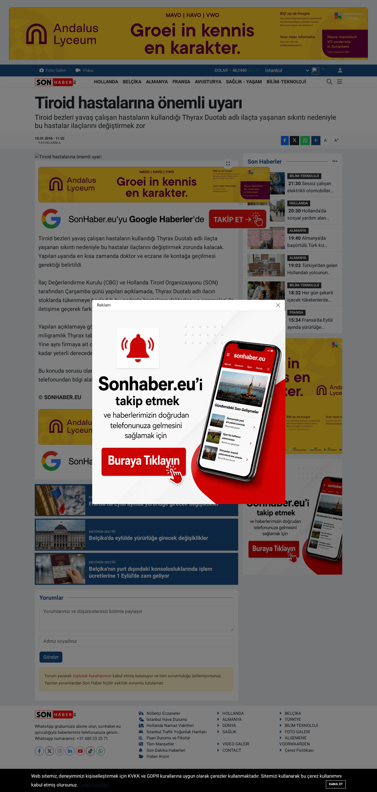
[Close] (278, 305)
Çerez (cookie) (94, 785)
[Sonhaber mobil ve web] (188, 407)
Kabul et (336, 784)
